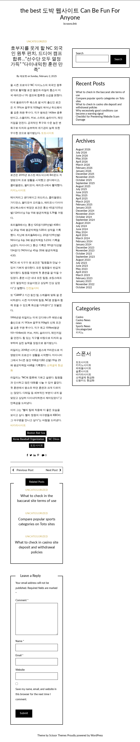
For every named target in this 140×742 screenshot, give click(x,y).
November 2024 (85, 214)
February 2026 (84, 168)
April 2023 (82, 272)
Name (19, 641)
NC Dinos (53, 439)
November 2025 (85, 177)
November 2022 (85, 284)
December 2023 (85, 247)
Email (19, 655)
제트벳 (23, 76)
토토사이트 (47, 133)
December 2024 (85, 211)
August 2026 (83, 149)
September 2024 (85, 220)
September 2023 (85, 257)
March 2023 (83, 275)
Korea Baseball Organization (28, 439)
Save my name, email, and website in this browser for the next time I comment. (36, 694)
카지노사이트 (18, 190)
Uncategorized (37, 42)
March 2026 (83, 165)
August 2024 (83, 223)
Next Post (52, 470)
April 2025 (82, 198)
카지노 (79, 332)
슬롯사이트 (82, 371)
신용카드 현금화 (85, 380)
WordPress (97, 735)
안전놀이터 (32, 288)
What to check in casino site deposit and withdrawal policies (36, 547)
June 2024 (82, 229)
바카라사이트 (18, 425)
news (79, 323)
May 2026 (82, 158)
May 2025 (82, 195)
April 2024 (82, 235)
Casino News (83, 320)
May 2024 (82, 232)
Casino (79, 317)
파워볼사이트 (83, 368)
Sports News (83, 326)
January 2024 (83, 244)
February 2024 (84, 241)
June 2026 (82, 156)
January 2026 (83, 171)
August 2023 (83, 260)
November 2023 (85, 250)
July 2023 (81, 263)
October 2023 (84, 254)
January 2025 (83, 208)
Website (20, 670)
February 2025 (84, 204)
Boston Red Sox (36, 433)
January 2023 (83, 281)
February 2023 (84, 278)
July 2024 (81, 226)
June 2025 (82, 192)
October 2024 (84, 217)
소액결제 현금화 (85, 377)
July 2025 (81, 189)
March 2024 (83, 238)
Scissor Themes (58, 735)
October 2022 (84, 287)
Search (79, 53)
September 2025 (85, 183)
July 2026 (81, 152)
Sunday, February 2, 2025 (44, 76)
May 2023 (82, 269)
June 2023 (82, 266)
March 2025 (83, 202)
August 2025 (83, 186)
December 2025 (85, 174)
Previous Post (24, 470)
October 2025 (84, 180)
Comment (21, 600)
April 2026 (82, 162)
